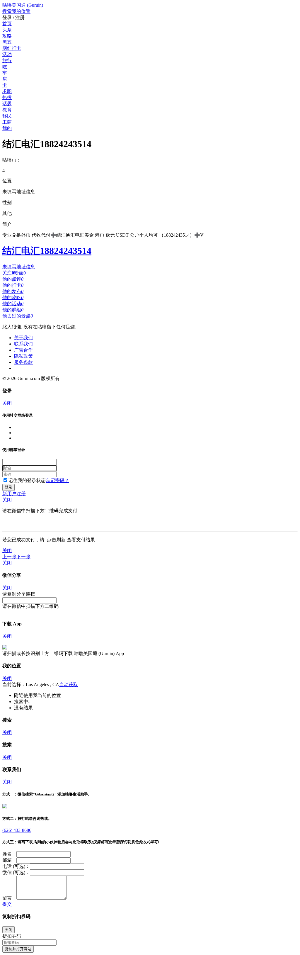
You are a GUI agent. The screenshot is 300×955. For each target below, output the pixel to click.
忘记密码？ (57, 480)
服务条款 (23, 362)
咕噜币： (11, 159)
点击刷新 (56, 539)
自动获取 (68, 684)
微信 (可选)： (16, 872)
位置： (9, 180)
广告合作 (23, 349)
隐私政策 (23, 356)
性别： (9, 202)
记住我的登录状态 (27, 480)
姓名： (9, 853)
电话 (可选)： (16, 866)
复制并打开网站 (18, 949)
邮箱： (9, 860)
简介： (9, 224)
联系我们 (23, 343)
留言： (9, 897)
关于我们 (23, 337)
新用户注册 (14, 493)
